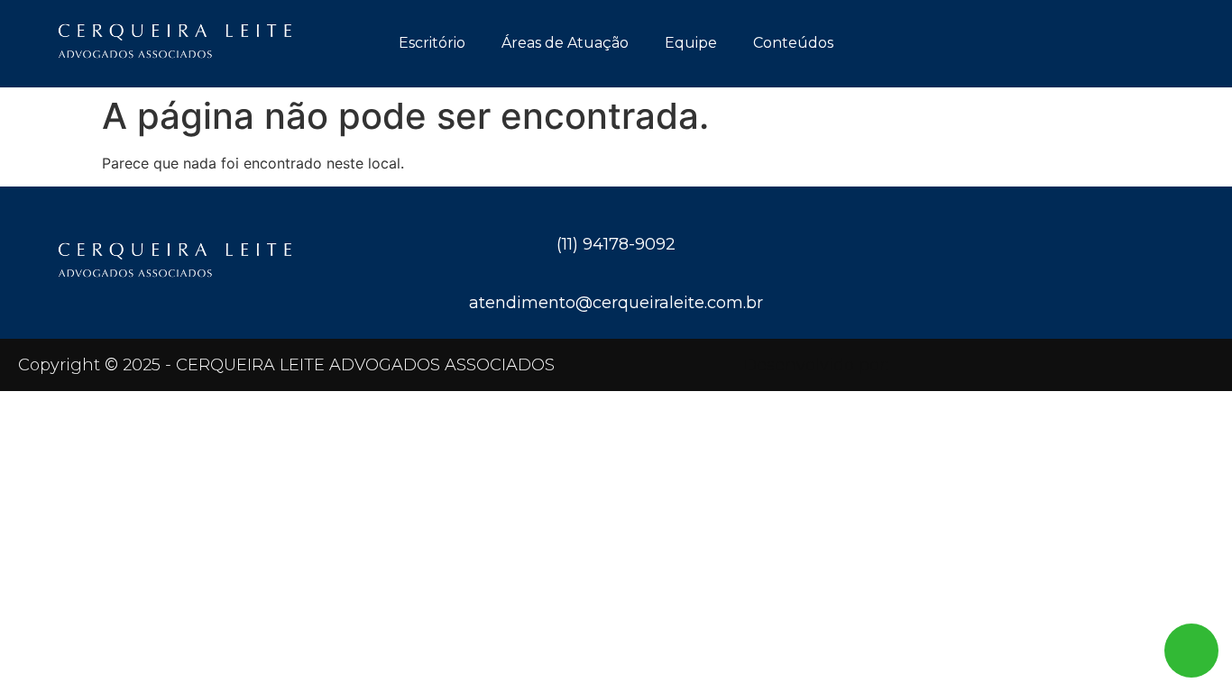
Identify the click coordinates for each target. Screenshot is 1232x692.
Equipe (691, 42)
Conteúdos (793, 42)
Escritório (432, 42)
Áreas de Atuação (565, 42)
